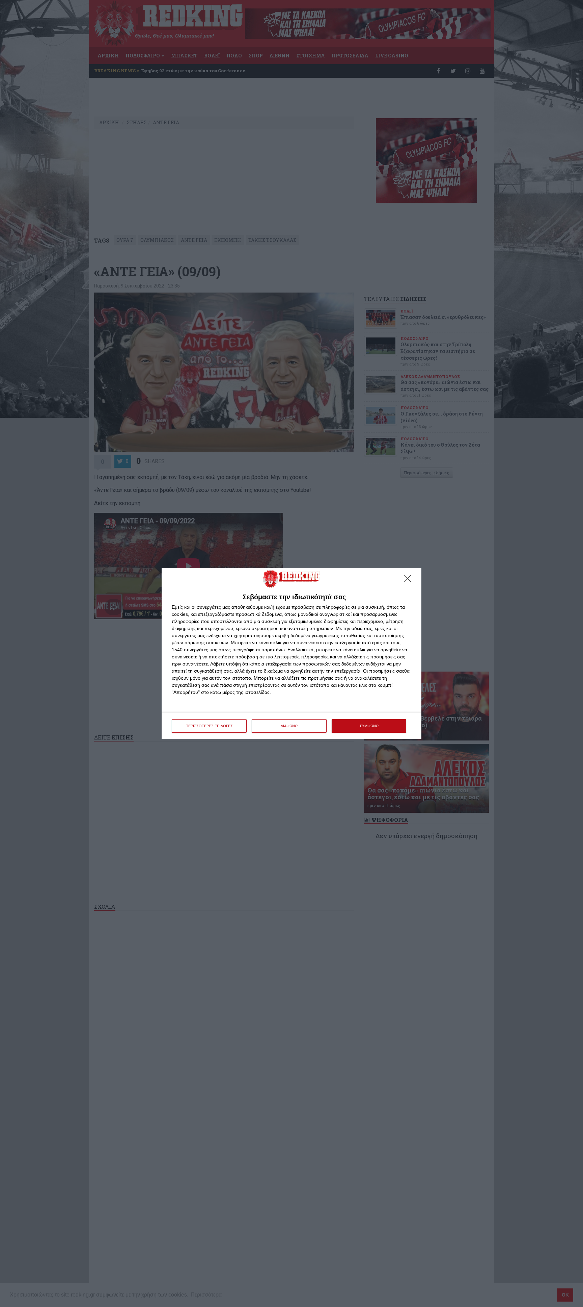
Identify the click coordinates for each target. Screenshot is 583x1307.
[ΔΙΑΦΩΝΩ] (409, 580)
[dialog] (291, 653)
